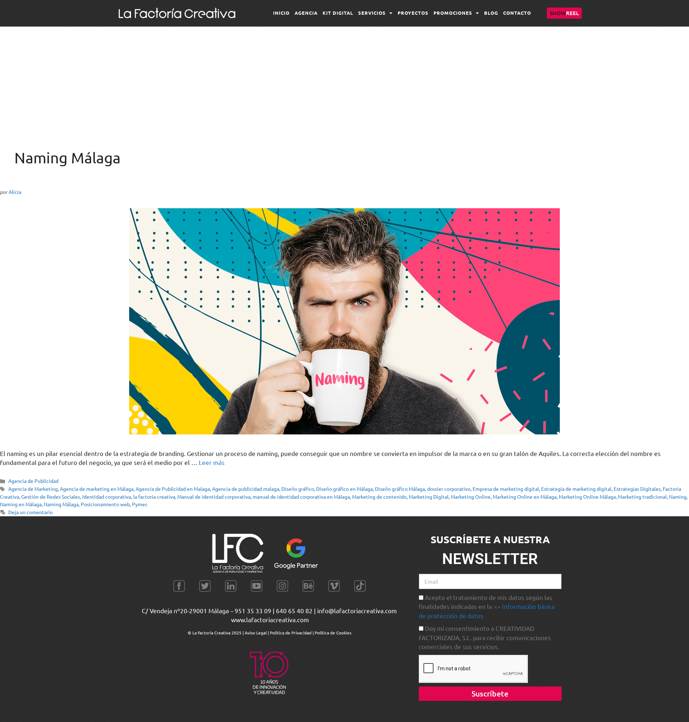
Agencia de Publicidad (33, 481)
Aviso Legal (256, 632)
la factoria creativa (154, 496)
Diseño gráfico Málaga (400, 488)
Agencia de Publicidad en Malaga (173, 488)
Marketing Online (471, 496)
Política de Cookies (333, 632)
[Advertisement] (344, 80)
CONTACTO (517, 13)
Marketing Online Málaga (587, 496)
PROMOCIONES (452, 13)
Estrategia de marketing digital (576, 488)
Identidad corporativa (106, 496)
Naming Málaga (61, 504)
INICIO (281, 13)
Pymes (139, 504)
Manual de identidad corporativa (213, 496)
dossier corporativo (448, 488)
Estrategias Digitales (637, 488)
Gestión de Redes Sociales (50, 496)
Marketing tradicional (642, 496)
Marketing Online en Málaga (525, 496)
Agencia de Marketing (33, 488)
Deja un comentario (30, 512)
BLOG (491, 13)
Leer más (212, 462)
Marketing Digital (429, 496)
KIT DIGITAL (338, 13)
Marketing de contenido (379, 496)
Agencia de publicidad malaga (245, 488)
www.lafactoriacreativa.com (270, 619)
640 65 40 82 (294, 610)
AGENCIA (306, 13)
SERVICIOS (372, 13)
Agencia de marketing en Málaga (96, 488)
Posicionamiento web (105, 504)
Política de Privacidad (290, 632)
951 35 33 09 (253, 610)
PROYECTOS (413, 13)
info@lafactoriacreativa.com (357, 610)
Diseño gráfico (297, 488)
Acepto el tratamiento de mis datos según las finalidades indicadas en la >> (487, 606)
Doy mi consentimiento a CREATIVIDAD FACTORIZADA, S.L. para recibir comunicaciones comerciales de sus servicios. (485, 637)
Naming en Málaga (21, 504)
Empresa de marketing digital (506, 488)
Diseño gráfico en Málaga (344, 488)
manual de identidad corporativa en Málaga (301, 496)
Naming (677, 496)
